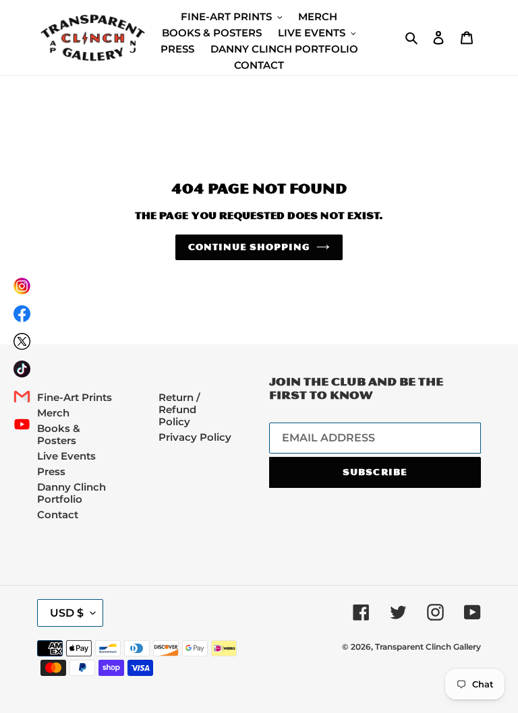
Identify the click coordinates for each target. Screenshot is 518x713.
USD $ (67, 613)
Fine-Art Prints (74, 397)
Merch (53, 412)
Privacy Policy (195, 437)
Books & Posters (58, 434)
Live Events (66, 456)
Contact (57, 514)
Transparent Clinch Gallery (428, 647)
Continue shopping (249, 247)
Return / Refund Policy (179, 409)
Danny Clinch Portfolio (71, 492)
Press (51, 471)
